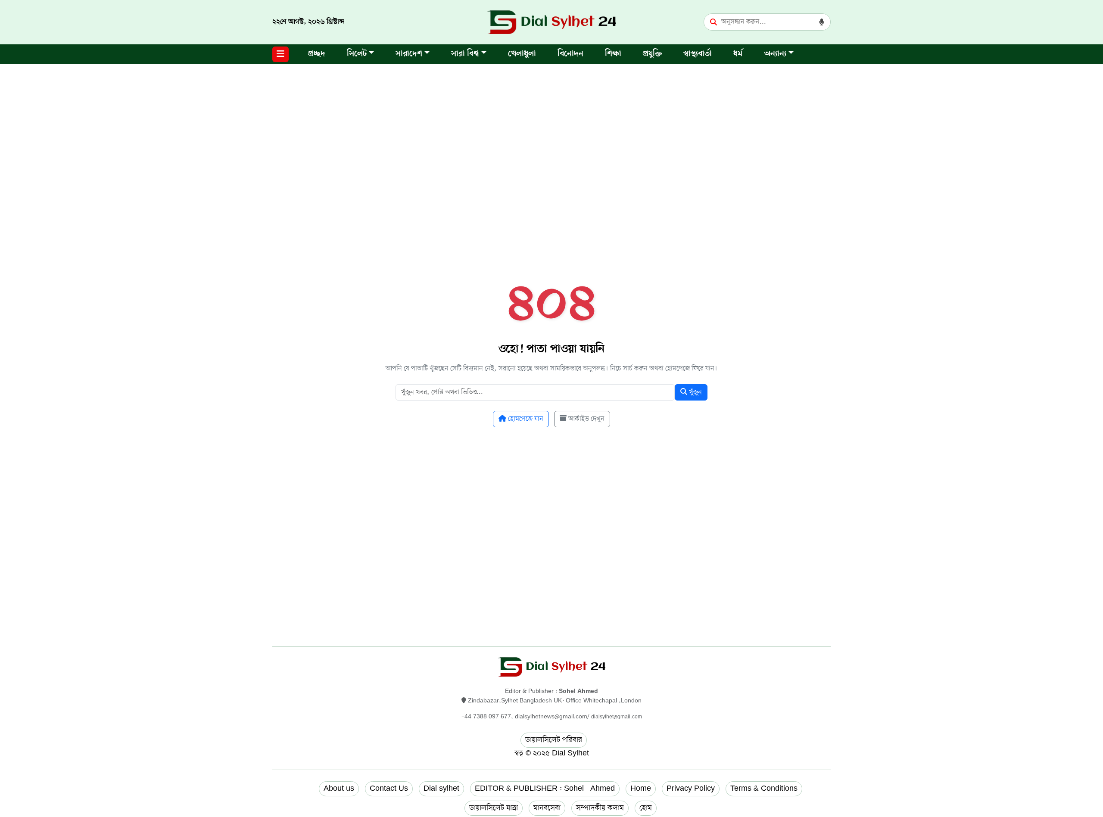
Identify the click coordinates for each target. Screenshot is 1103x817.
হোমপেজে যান (524, 419)
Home (640, 788)
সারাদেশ (409, 54)
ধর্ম (737, 54)
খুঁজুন (694, 392)
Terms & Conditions (764, 788)
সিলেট (357, 54)
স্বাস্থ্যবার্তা (697, 54)
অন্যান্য (775, 54)
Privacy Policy (691, 788)
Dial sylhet (441, 788)
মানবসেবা (547, 808)
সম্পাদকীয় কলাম (600, 808)
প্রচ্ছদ (316, 54)
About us (339, 788)
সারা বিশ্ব (465, 54)
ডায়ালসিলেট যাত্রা (493, 808)
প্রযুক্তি (652, 54)
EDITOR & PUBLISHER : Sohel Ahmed (545, 788)
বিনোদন (570, 54)
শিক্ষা (613, 54)
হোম (645, 808)
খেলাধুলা (522, 54)
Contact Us (389, 788)
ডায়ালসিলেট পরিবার (553, 740)
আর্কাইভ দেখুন (585, 419)
